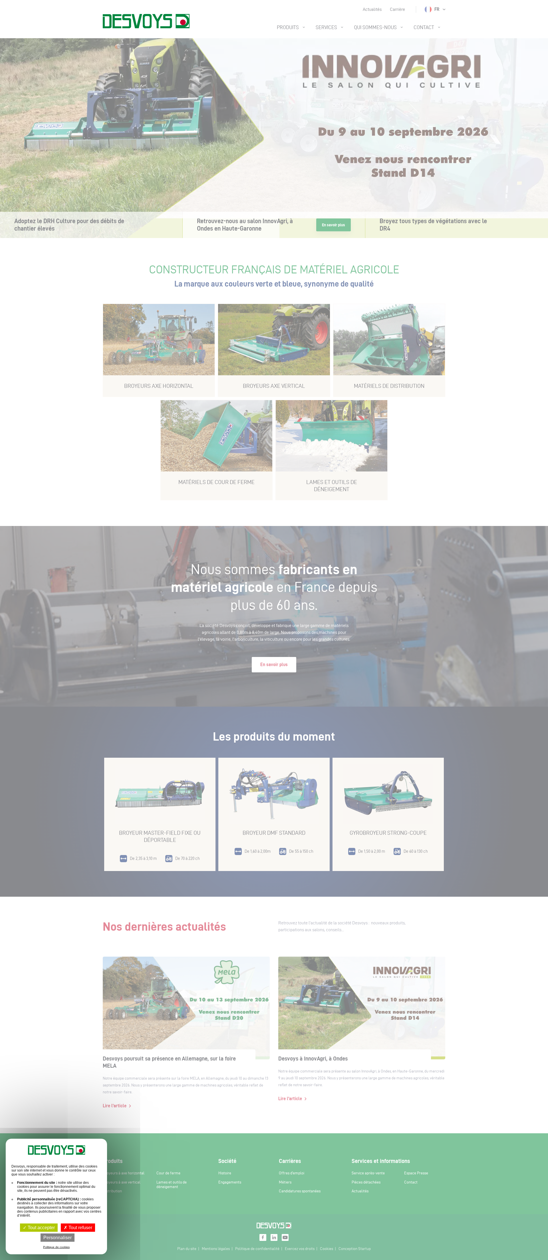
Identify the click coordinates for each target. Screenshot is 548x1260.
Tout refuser (79, 1227)
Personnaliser (57, 1237)
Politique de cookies (56, 1247)
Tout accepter (41, 1227)
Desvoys (146, 21)
